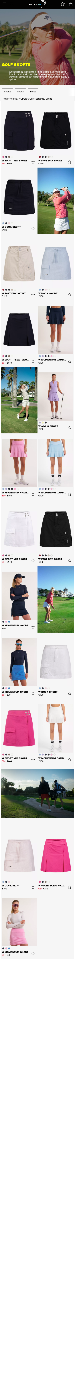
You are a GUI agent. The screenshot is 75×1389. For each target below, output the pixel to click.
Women (13, 99)
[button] (4, 4)
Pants (33, 92)
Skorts (20, 92)
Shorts (7, 92)
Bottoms (39, 99)
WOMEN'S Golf (26, 99)
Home (5, 99)
